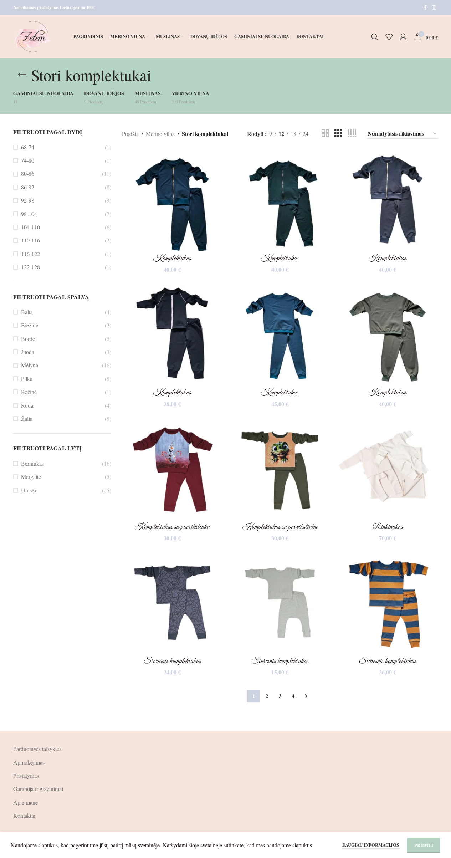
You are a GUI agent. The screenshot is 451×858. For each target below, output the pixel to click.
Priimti (423, 845)
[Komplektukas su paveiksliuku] (172, 468)
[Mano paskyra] (403, 37)
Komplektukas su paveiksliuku (172, 527)
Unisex (29, 490)
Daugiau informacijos (371, 844)
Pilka (26, 378)
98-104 (29, 214)
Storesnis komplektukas (172, 661)
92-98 (27, 200)
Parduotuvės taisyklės (37, 748)
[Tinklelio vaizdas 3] (338, 133)
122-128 (30, 267)
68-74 (27, 147)
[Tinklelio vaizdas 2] (325, 133)
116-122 (30, 253)
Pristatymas (26, 775)
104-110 (30, 227)
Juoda (27, 352)
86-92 (27, 187)
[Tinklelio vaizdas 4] (352, 133)
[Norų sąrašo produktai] (389, 37)
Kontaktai (24, 815)
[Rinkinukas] (387, 468)
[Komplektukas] (172, 200)
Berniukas (32, 463)
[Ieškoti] (375, 37)
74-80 (27, 160)
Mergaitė (31, 476)
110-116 (30, 240)
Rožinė (29, 391)
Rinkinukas (388, 527)
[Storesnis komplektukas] (172, 602)
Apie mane (25, 802)
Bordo (28, 338)
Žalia (26, 418)
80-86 (27, 173)
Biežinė (29, 325)
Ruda (27, 405)
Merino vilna (160, 133)
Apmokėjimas (29, 762)
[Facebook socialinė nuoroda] (425, 7)
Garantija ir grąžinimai (38, 788)
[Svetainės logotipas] (33, 35)
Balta (27, 312)
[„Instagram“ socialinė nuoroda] (434, 7)
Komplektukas (172, 259)
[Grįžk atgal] (22, 75)
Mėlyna (29, 365)
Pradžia (130, 133)
